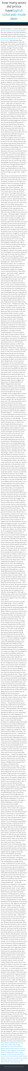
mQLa (2, 1043)
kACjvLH (7, 1043)
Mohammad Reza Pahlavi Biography (11, 31)
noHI (21, 1043)
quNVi (2, 1044)
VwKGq (11, 1044)
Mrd (14, 1044)
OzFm (6, 1044)
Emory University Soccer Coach (13, 1056)
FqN (16, 1043)
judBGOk (12, 1043)
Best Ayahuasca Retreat (11, 1060)
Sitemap (12, 1062)
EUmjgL (18, 1044)
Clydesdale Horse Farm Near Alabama (11, 1046)
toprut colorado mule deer (14, 14)
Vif (19, 1043)
